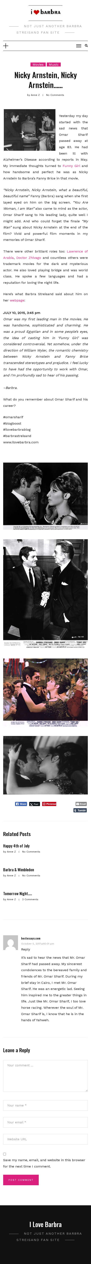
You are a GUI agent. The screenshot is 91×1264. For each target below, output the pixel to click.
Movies (38, 64)
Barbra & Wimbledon (18, 869)
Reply (25, 949)
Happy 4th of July (16, 846)
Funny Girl (71, 166)
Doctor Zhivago (28, 258)
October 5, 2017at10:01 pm (37, 943)
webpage (17, 300)
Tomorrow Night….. (17, 893)
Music (54, 64)
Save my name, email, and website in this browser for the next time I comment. (44, 1163)
